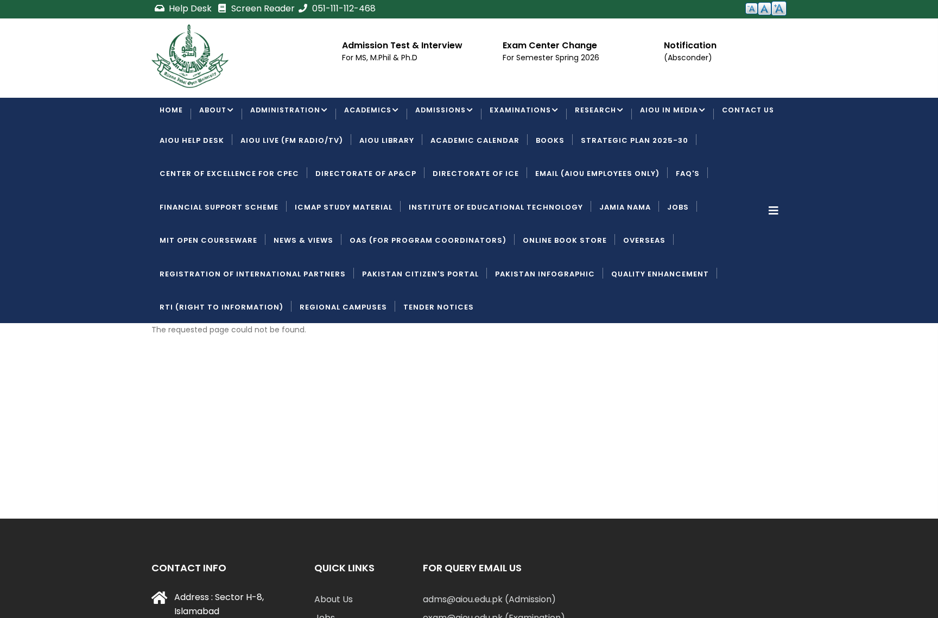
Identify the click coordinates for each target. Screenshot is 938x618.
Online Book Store (565, 282)
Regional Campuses (343, 348)
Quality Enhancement (660, 315)
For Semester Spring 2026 (551, 57)
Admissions (447, 115)
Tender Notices (438, 348)
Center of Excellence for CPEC (229, 215)
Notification (690, 45)
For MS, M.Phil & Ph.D (379, 57)
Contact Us (187, 148)
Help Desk (190, 8)
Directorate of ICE (476, 215)
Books (550, 181)
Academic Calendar (474, 181)
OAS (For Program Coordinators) (428, 282)
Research (605, 115)
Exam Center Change (550, 45)
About (213, 115)
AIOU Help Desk (192, 181)
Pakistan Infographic (545, 315)
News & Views (303, 282)
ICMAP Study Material (343, 248)
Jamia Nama (625, 248)
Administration (287, 115)
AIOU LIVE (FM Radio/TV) (291, 181)
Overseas (644, 282)
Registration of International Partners (253, 315)
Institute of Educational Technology (496, 248)
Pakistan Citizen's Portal (420, 315)
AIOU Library (386, 181)
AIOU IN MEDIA (679, 115)
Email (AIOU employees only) (597, 215)
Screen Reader (262, 8)
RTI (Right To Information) (221, 348)
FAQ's (688, 215)
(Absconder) (688, 57)
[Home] (190, 56)
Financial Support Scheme (219, 248)
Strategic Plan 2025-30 (634, 181)
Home (171, 115)
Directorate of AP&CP (365, 215)
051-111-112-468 (343, 8)
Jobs (678, 248)
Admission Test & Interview (402, 45)
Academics (372, 115)
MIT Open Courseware (208, 282)
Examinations (528, 115)
